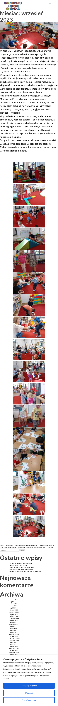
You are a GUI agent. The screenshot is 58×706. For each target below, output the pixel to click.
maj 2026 (12, 602)
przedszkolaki (12, 547)
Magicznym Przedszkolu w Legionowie (31, 50)
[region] (29, 680)
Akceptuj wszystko (29, 686)
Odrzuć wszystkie (29, 700)
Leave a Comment (47, 547)
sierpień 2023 (13, 655)
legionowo (29, 545)
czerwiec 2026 (13, 600)
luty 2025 (12, 632)
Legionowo (9, 545)
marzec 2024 (13, 642)
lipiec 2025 (12, 622)
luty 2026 (12, 608)
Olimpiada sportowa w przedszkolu (20, 563)
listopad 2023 (13, 650)
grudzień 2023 (14, 648)
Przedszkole (17, 545)
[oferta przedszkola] (29, 327)
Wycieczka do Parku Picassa (18, 565)
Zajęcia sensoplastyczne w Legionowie (21, 569)
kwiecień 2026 (13, 604)
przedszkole (21, 547)
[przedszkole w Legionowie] (29, 194)
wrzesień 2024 (14, 640)
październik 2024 (14, 638)
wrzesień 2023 (14, 653)
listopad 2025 (13, 614)
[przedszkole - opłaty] (29, 283)
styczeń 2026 (13, 610)
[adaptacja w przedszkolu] (29, 261)
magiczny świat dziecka (40, 545)
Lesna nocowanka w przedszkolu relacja (21, 567)
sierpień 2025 (13, 620)
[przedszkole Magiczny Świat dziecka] (29, 172)
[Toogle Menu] (53, 6)
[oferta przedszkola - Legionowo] (29, 305)
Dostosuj (29, 693)
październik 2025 (14, 616)
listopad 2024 (13, 636)
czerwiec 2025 (13, 624)
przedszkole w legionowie (34, 547)
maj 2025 (12, 626)
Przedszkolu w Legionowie (26, 99)
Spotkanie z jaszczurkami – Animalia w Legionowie (25, 571)
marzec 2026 (13, 606)
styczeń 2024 (13, 646)
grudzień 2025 (14, 612)
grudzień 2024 (14, 634)
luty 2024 (12, 644)
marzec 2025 (13, 630)
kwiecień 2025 (13, 628)
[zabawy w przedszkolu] (29, 239)
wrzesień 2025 (14, 618)
